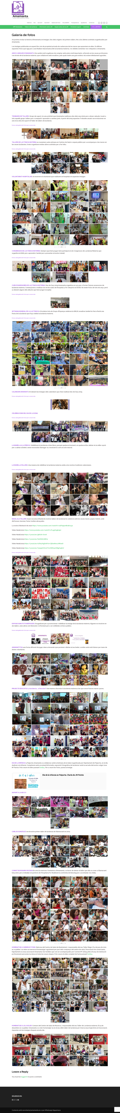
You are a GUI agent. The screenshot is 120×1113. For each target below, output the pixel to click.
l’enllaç (42, 767)
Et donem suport (76, 27)
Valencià (29, 22)
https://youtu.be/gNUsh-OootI (36, 534)
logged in (24, 1077)
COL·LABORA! (65, 22)
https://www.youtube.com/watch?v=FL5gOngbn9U (42, 530)
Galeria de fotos (56, 22)
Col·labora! (96, 27)
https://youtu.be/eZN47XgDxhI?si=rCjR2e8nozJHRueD (44, 543)
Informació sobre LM (46, 27)
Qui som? (40, 22)
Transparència (75, 22)
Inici (35, 22)
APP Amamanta (17, 27)
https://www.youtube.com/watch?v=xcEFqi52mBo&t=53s (52, 525)
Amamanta (20, 16)
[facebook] (99, 23)
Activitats (86, 27)
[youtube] (107, 23)
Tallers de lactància (31, 27)
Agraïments (84, 22)
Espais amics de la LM (61, 27)
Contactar (91, 22)
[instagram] (102, 23)
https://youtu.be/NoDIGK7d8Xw (36, 539)
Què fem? (47, 22)
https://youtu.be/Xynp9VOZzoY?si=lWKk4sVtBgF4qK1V (44, 548)
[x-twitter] (104, 23)
